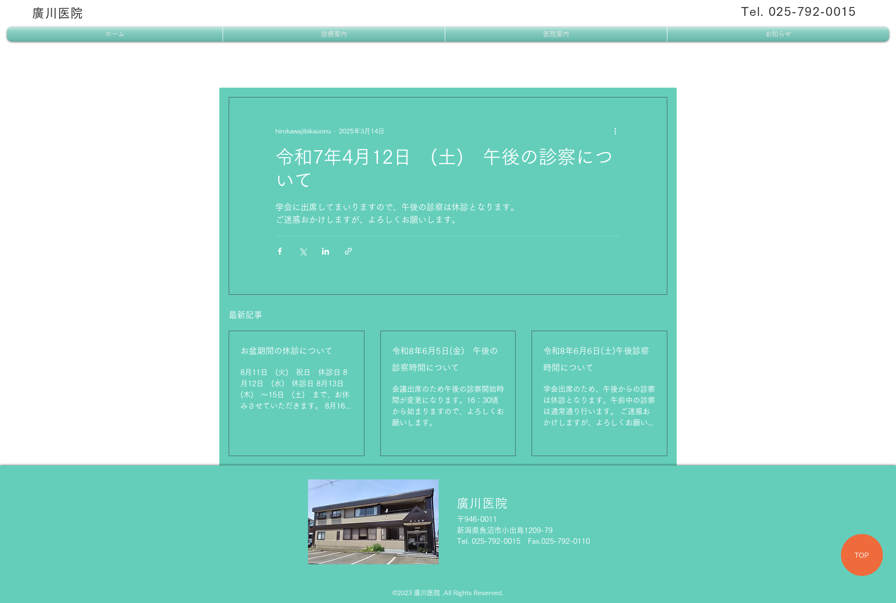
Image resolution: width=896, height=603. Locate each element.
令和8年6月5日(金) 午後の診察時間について (445, 359)
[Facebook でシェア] (279, 251)
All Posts (244, 69)
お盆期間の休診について (286, 351)
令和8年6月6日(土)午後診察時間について (596, 359)
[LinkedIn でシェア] (325, 251)
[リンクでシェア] (348, 251)
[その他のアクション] (615, 131)
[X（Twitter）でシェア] (302, 251)
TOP (861, 555)
